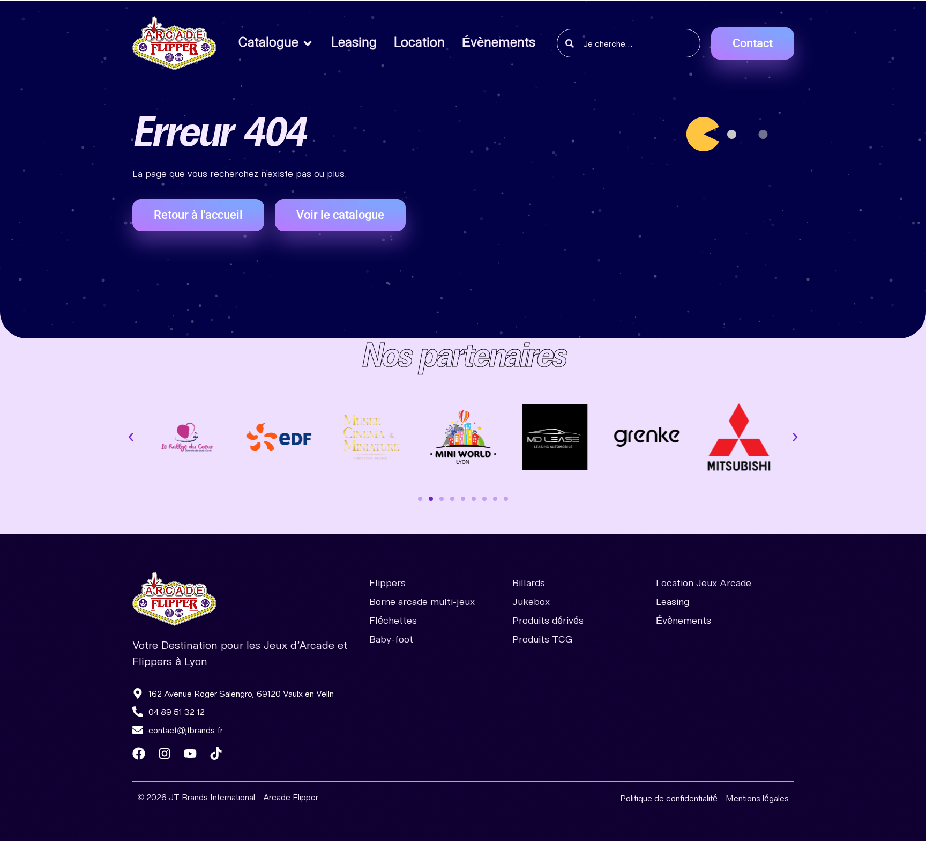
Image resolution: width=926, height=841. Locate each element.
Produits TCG (542, 638)
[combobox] (628, 43)
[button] (130, 437)
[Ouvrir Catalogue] (307, 43)
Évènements (683, 620)
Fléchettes (393, 620)
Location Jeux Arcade (703, 582)
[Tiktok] (216, 753)
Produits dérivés (548, 620)
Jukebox (531, 601)
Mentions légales (757, 798)
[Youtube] (190, 753)
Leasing (673, 601)
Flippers (387, 582)
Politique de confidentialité (669, 798)
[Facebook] (138, 753)
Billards (528, 582)
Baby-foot (391, 638)
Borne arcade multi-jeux (422, 601)
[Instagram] (164, 753)
